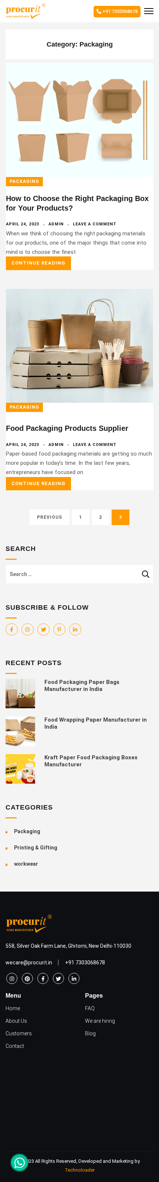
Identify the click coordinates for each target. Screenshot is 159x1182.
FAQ (90, 1008)
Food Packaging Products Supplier (67, 428)
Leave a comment (94, 224)
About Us (16, 1021)
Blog (90, 1033)
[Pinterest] (59, 629)
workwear (26, 864)
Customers (19, 1033)
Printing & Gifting (35, 848)
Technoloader (80, 1170)
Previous (49, 517)
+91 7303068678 (119, 11)
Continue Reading (38, 263)
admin (56, 224)
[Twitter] (43, 629)
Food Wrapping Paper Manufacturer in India (95, 723)
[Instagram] (27, 629)
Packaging (24, 181)
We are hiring (100, 1021)
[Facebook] (12, 629)
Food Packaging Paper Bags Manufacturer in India (81, 685)
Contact (15, 1046)
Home (13, 1008)
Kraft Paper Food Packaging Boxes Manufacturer (91, 761)
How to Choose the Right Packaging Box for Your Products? (77, 203)
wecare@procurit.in (29, 962)
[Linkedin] (75, 629)
